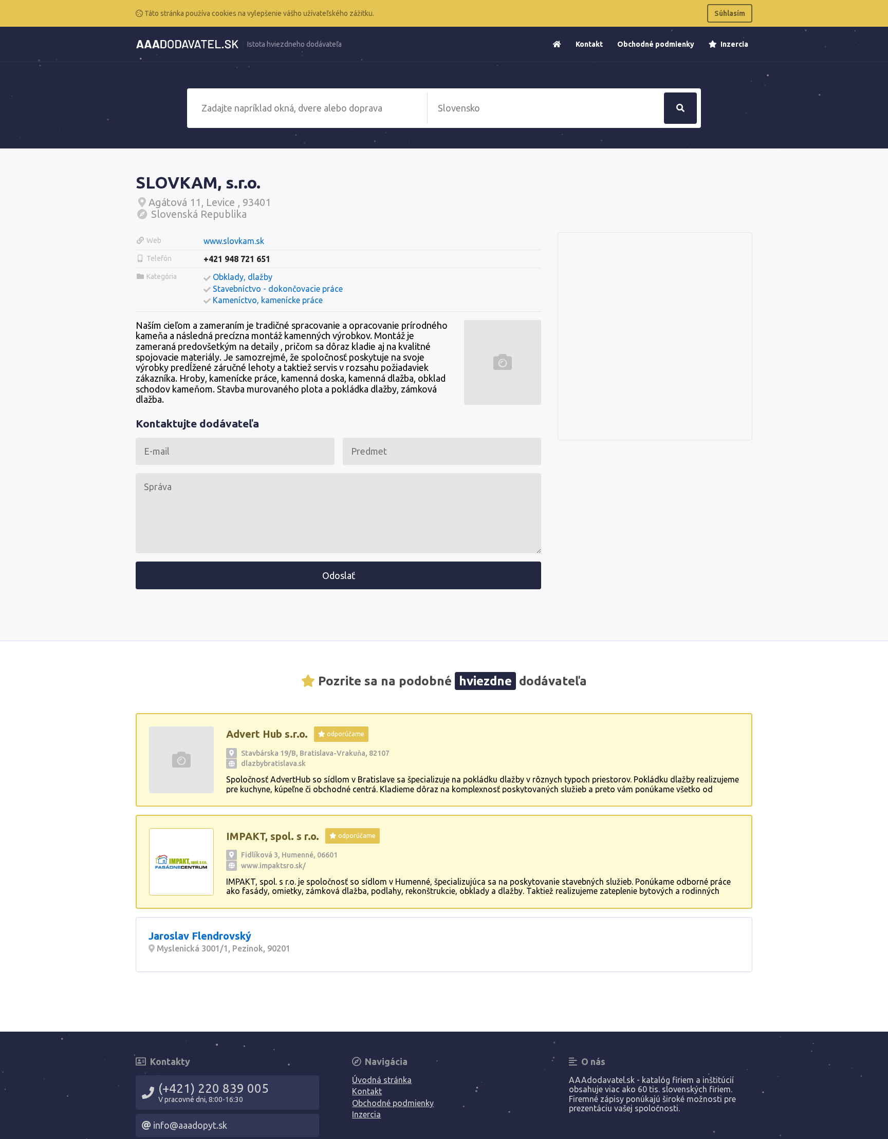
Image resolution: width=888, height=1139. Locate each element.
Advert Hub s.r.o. (267, 734)
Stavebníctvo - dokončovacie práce (278, 288)
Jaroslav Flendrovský (200, 936)
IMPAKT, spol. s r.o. (272, 836)
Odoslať (338, 575)
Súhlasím (729, 13)
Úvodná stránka (382, 1080)
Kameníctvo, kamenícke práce (268, 300)
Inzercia (733, 44)
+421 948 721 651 (236, 259)
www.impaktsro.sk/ (273, 866)
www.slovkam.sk (233, 241)
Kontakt (589, 44)
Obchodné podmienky (655, 44)
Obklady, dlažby (242, 277)
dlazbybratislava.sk (273, 763)
